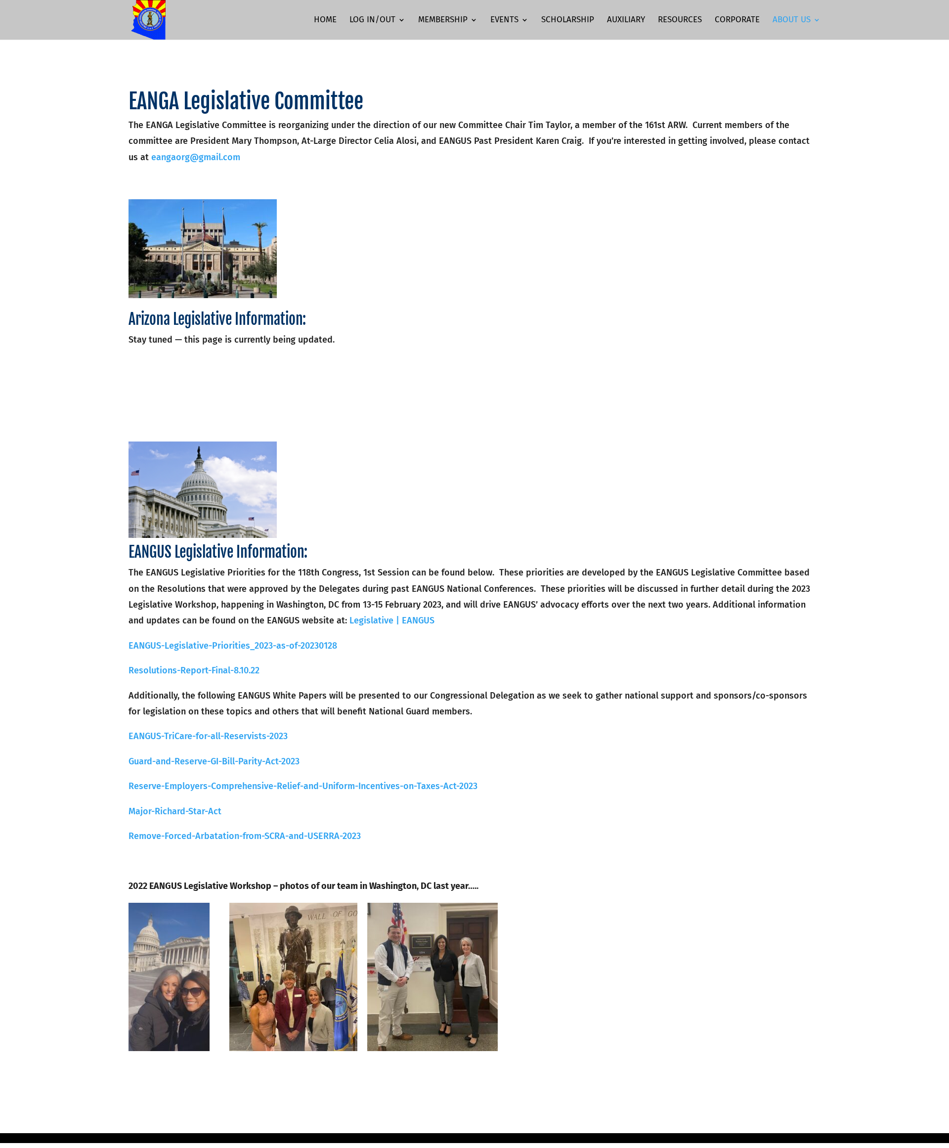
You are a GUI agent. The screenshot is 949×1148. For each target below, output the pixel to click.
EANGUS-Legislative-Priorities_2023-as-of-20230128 (233, 645)
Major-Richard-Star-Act (175, 811)
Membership (443, 20)
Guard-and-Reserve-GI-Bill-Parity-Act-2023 (214, 761)
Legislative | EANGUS (391, 620)
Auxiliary (626, 20)
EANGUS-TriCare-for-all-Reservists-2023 (208, 736)
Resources (680, 20)
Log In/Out (372, 20)
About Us (792, 20)
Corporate (737, 20)
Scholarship (567, 20)
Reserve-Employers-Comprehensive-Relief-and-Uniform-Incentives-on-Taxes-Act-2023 (303, 786)
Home (325, 20)
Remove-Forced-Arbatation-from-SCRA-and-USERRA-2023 (245, 836)
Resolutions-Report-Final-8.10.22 (194, 670)
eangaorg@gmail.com (195, 157)
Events (504, 20)
